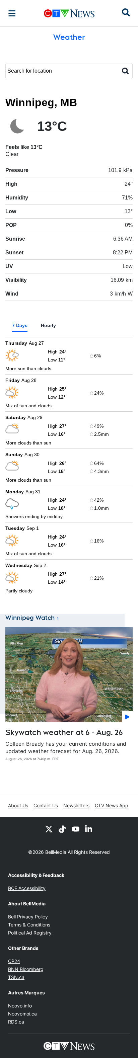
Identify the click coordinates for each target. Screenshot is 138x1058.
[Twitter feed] (49, 829)
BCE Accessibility (27, 888)
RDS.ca (16, 1022)
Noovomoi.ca (22, 1013)
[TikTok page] (62, 829)
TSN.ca (16, 977)
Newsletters (76, 805)
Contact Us (45, 805)
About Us (18, 805)
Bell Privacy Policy (28, 916)
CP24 (14, 961)
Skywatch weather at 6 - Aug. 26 (64, 732)
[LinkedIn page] (89, 829)
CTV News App (111, 805)
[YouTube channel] (76, 829)
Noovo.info (20, 1005)
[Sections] (12, 13)
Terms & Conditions (29, 924)
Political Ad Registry (30, 932)
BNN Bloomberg (26, 969)
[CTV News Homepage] (69, 13)
